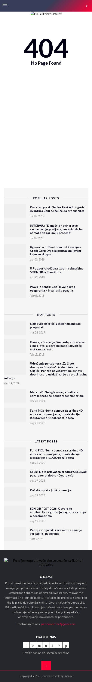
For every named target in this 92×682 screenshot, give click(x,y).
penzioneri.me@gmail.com (58, 624)
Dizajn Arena (65, 676)
